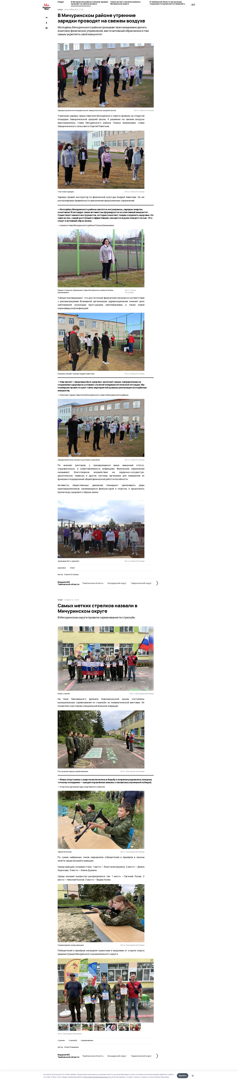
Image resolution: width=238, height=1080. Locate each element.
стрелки (61, 1040)
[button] (150, 990)
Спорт (61, 1)
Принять (183, 1075)
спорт (72, 568)
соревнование (87, 1040)
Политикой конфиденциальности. (97, 1077)
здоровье (62, 568)
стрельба (73, 1040)
